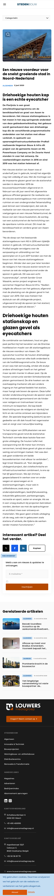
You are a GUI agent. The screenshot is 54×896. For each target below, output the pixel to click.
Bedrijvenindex (11, 788)
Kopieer (37, 548)
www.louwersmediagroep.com (21, 871)
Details (31, 892)
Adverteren (9, 783)
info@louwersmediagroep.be (20, 861)
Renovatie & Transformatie (16, 764)
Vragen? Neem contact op (22, 719)
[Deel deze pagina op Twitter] (6, 548)
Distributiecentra (12, 759)
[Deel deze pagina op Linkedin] (23, 548)
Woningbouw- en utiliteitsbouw (19, 754)
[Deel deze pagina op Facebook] (14, 548)
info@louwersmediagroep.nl (20, 828)
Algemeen (8, 86)
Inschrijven (27, 587)
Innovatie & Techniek (14, 744)
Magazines (9, 778)
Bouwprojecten (11, 749)
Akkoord (15, 892)
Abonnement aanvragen (16, 793)
